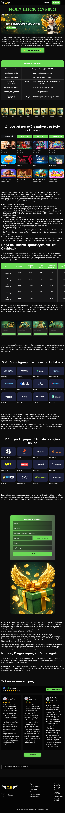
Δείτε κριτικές (32, 754)
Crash (39, 136)
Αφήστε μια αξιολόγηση (53, 689)
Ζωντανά (23, 136)
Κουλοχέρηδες (55, 136)
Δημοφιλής (7, 136)
